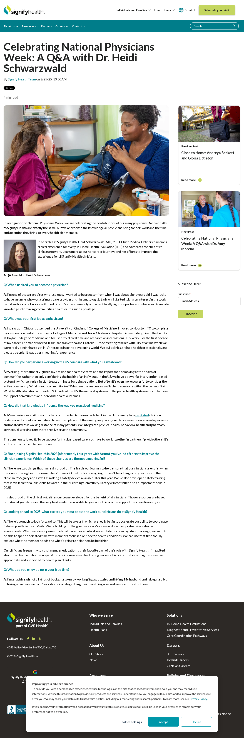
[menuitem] (186, 10)
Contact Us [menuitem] (79, 26)
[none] (133, 10)
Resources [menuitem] (28, 26)
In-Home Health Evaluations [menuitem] (186, 624)
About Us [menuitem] (9, 26)
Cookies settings (130, 722)
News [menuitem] (93, 660)
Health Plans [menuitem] (163, 10)
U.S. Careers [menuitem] (175, 654)
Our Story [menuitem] (96, 654)
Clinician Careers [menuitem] (178, 666)
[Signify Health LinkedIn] (34, 639)
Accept (163, 722)
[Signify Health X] (40, 639)
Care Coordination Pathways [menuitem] (187, 636)
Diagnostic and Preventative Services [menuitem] (193, 630)
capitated (142, 415)
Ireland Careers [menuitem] (178, 660)
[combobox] (214, 25)
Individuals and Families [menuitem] (132, 10)
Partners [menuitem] (46, 26)
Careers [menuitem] (60, 26)
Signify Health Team (22, 79)
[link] (209, 139)
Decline (196, 722)
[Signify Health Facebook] (28, 639)
